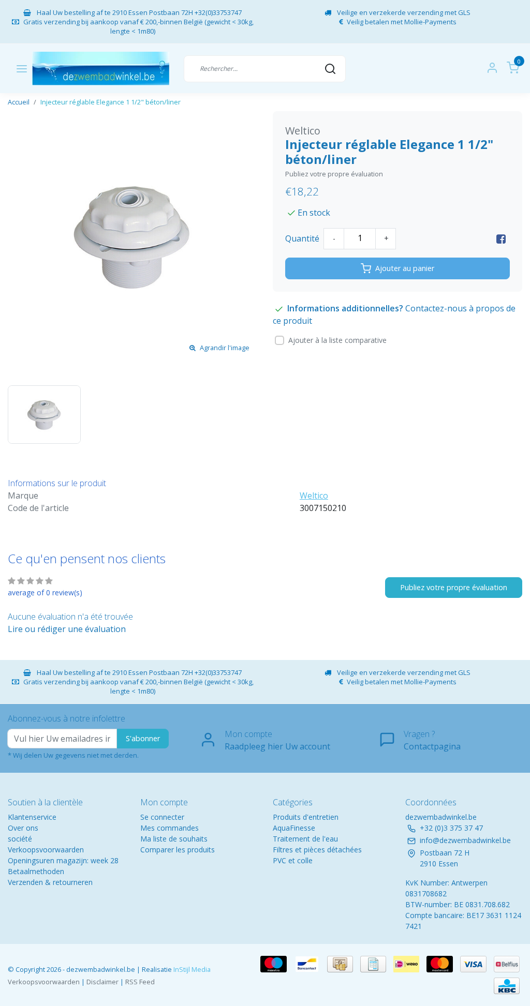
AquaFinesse (294, 828)
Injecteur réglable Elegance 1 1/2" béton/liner (110, 102)
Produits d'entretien (305, 817)
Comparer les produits (177, 849)
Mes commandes (169, 828)
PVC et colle (293, 860)
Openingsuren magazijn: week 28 (63, 860)
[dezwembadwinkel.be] (100, 68)
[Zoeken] (330, 68)
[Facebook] (501, 238)
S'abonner (143, 738)
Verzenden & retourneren (50, 882)
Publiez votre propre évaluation (334, 173)
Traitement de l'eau (305, 839)
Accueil (19, 102)
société (20, 839)
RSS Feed (140, 981)
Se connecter (162, 817)
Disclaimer (102, 981)
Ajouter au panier (404, 268)
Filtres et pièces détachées (317, 849)
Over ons (23, 828)
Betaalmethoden (36, 871)
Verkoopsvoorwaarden (46, 849)
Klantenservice (32, 817)
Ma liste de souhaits (174, 839)
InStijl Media (191, 969)
